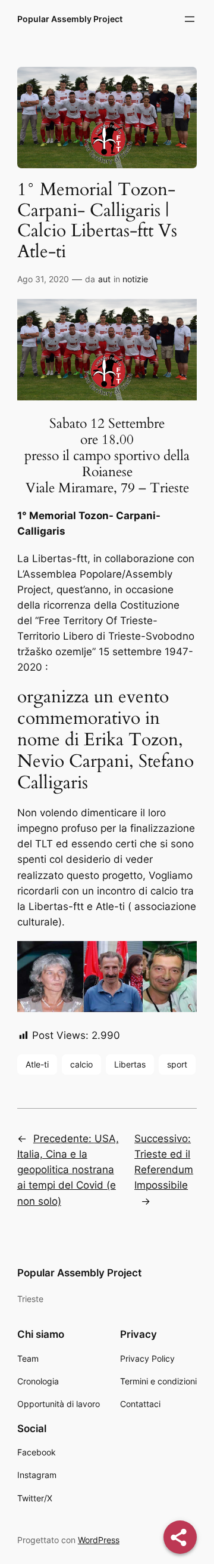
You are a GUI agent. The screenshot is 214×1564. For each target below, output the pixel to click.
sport (177, 1064)
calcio (81, 1064)
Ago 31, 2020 (43, 279)
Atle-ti (37, 1064)
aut (104, 279)
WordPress (98, 1540)
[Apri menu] (189, 19)
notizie (135, 279)
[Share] (180, 1537)
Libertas (130, 1064)
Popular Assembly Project (69, 19)
